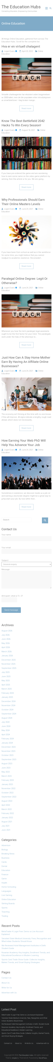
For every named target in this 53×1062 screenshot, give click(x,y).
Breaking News (8, 854)
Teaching (6, 912)
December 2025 (9, 660)
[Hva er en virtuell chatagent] (26, 59)
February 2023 (8, 780)
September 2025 (9, 668)
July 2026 (6, 635)
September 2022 (9, 797)
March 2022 (7, 809)
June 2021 (6, 830)
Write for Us (7, 988)
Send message (11, 610)
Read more (26, 108)
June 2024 (6, 726)
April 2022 (6, 805)
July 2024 (6, 722)
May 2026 (6, 643)
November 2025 (8, 664)
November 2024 (8, 705)
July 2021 (6, 826)
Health (4, 883)
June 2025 (6, 676)
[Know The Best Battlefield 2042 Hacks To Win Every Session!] (26, 138)
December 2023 (9, 747)
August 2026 (7, 631)
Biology (5, 849)
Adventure (6, 845)
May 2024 (6, 730)
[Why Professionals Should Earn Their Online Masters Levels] (26, 217)
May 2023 (6, 772)
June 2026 (6, 639)
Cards (4, 862)
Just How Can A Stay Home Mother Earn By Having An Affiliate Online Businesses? (26, 362)
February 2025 (8, 693)
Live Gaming (7, 895)
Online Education (9, 899)
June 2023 (6, 768)
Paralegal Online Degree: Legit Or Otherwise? (25, 281)
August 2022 (7, 801)
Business (5, 858)
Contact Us (6, 978)
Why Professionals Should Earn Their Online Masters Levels (23, 202)
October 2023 (7, 755)
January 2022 (7, 817)
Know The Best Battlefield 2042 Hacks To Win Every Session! (23, 123)
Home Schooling (9, 887)
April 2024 (6, 734)
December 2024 (9, 701)
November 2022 (8, 788)
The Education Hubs (21, 6)
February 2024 (8, 739)
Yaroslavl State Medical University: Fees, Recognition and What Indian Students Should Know (26, 940)
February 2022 (8, 813)
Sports (4, 908)
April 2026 (6, 647)
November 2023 (8, 751)
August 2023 (7, 763)
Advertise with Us (9, 993)
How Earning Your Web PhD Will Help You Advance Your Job (24, 443)
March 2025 (7, 689)
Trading (5, 916)
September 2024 (9, 714)
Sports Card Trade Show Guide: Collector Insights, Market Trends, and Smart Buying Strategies (23, 961)
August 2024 (7, 718)
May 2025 (6, 680)
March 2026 (7, 651)
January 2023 (7, 784)
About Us (6, 983)
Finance (5, 874)
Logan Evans (9, 51)
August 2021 (7, 822)
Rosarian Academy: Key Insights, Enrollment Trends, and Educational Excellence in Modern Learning (26, 954)
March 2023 (7, 776)
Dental (4, 866)
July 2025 (6, 672)
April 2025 (6, 685)
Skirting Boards (8, 903)
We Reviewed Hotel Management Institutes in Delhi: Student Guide (24, 947)
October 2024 (7, 710)
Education (6, 870)
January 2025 (7, 697)
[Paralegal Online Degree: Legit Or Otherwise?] (26, 296)
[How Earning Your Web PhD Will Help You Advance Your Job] (26, 458)
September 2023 (9, 759)
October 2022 (7, 793)
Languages (6, 891)
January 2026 (7, 655)
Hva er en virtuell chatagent (21, 46)
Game (4, 878)
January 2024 (7, 743)
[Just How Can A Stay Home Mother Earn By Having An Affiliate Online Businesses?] (26, 379)
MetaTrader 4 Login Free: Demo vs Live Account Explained (22, 933)
